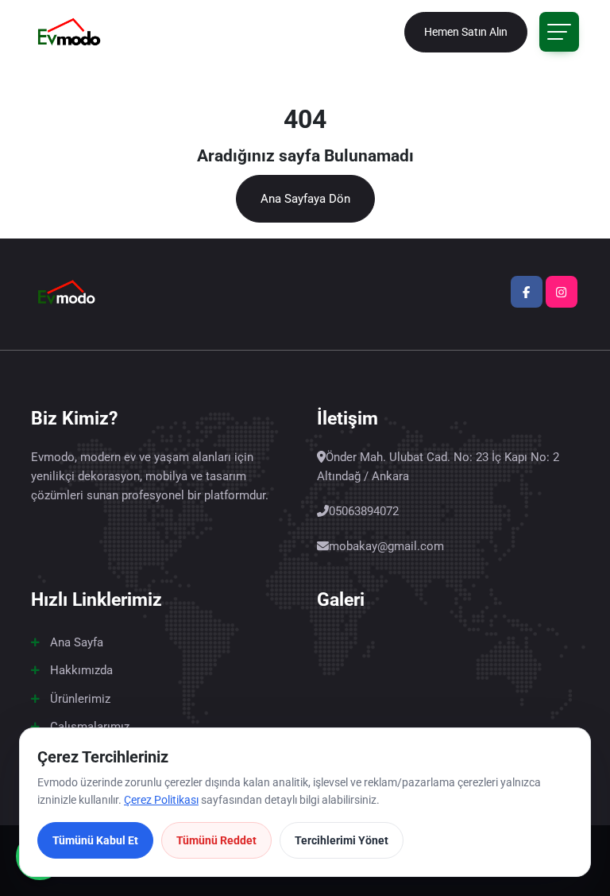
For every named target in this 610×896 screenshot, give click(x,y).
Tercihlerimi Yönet (341, 840)
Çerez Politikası (161, 799)
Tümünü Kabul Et (95, 840)
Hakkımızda (81, 670)
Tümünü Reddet (216, 840)
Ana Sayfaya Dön (305, 199)
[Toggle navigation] (559, 32)
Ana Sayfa (76, 642)
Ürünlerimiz (80, 699)
